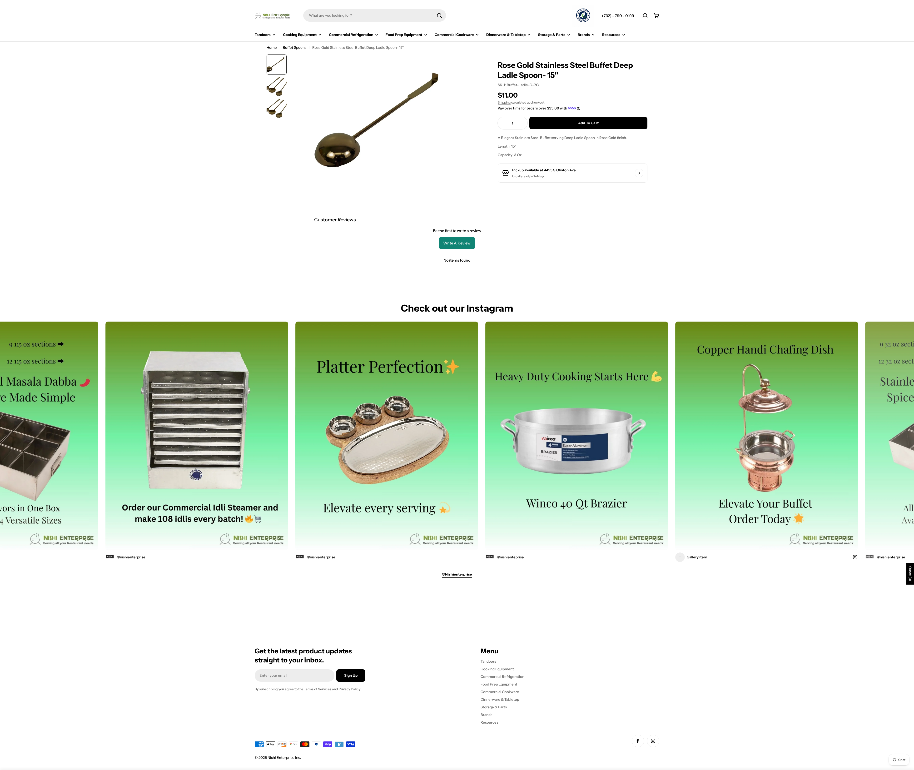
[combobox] (374, 15)
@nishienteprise (437, 557)
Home (272, 47)
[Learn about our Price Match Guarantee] (583, 16)
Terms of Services (317, 689)
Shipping (504, 102)
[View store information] (639, 173)
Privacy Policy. (350, 689)
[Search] (439, 15)
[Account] (645, 15)
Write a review (457, 243)
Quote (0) (910, 573)
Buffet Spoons (294, 47)
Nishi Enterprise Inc (284, 757)
